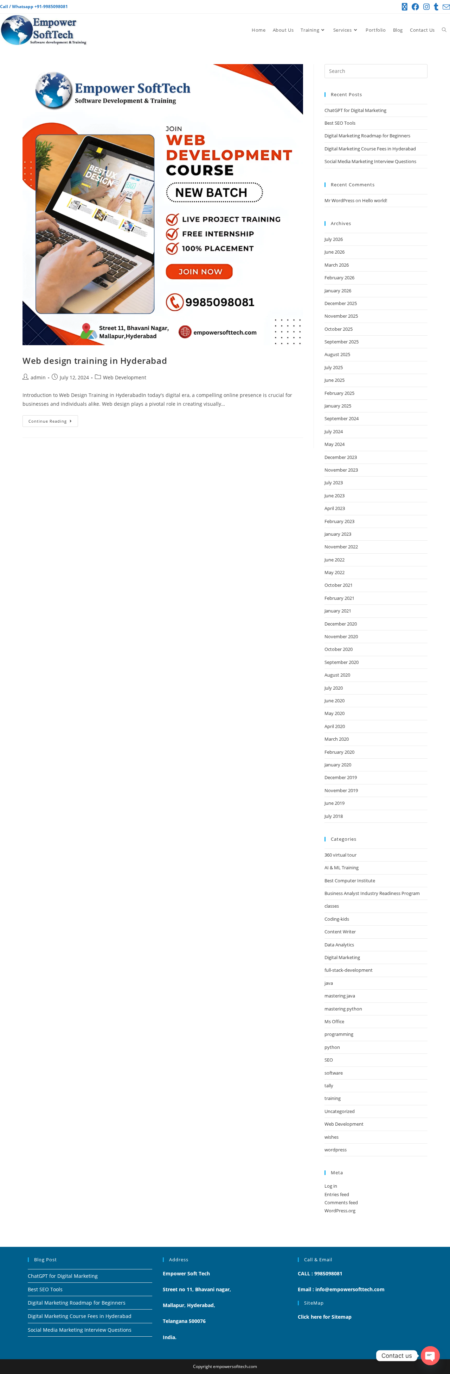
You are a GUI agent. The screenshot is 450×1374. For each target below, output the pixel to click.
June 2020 (334, 700)
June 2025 (334, 380)
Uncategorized (339, 1111)
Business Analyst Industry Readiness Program (372, 893)
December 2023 (340, 457)
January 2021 (337, 611)
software (333, 1073)
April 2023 (334, 508)
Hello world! (374, 200)
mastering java (339, 996)
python (332, 1047)
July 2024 (333, 431)
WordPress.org (339, 1210)
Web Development (124, 377)
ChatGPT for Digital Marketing (355, 110)
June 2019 (334, 803)
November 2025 (341, 316)
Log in (330, 1186)
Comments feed (341, 1202)
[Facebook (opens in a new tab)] (415, 7)
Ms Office (334, 1021)
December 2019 (340, 777)
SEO (328, 1060)
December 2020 (340, 624)
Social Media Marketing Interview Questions (370, 161)
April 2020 (334, 726)
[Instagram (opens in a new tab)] (426, 7)
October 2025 (338, 329)
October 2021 (338, 585)
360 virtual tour (340, 855)
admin (38, 377)
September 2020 (341, 662)
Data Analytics (339, 944)
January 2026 (337, 290)
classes (331, 906)
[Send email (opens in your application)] (445, 7)
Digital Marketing (342, 957)
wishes (331, 1137)
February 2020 (339, 752)
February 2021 (339, 598)
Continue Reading (53, 419)
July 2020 (333, 688)
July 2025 (333, 367)
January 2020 (337, 764)
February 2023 (339, 521)
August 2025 (337, 354)
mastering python (343, 1009)
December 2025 (340, 303)
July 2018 (333, 816)
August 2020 (337, 675)
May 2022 (334, 572)
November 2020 (341, 636)
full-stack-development (348, 970)
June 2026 (334, 252)
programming (338, 1034)
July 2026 (333, 239)
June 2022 (334, 560)
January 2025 (337, 406)
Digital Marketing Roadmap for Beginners (367, 135)
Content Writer (340, 931)
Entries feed (336, 1194)
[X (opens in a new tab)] (405, 7)
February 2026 (339, 277)
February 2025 (339, 393)
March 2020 (336, 739)
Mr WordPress (339, 200)
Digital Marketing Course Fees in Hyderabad (370, 148)
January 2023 (337, 534)
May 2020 (334, 713)
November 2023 (341, 470)
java (328, 983)
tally (328, 1085)
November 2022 (341, 546)
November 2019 (341, 790)
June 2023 (334, 495)
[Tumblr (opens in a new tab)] (436, 7)
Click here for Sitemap (325, 1316)
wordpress (335, 1149)
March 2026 (336, 265)
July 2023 (333, 482)
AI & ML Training (341, 867)
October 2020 (338, 649)
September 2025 (341, 341)
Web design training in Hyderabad (94, 360)
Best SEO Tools (339, 123)
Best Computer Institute (349, 880)
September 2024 (341, 418)
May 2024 (334, 444)
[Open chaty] (430, 1355)
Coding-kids (336, 919)
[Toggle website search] (444, 30)
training (332, 1098)
